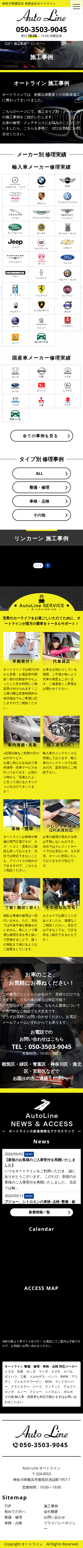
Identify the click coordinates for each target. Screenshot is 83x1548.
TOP (7, 1506)
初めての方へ (15, 1511)
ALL (39, 473)
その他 (39, 515)
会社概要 (51, 1511)
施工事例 (51, 1506)
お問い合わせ (54, 1517)
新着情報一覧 (39, 1212)
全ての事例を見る (40, 435)
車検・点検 (39, 501)
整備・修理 (39, 487)
